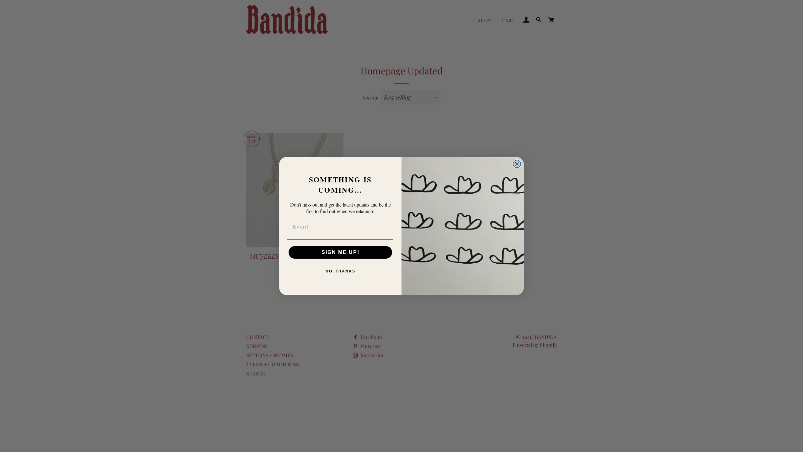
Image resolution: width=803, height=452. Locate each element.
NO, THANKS (340, 271)
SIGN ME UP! (340, 252)
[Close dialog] (517, 164)
